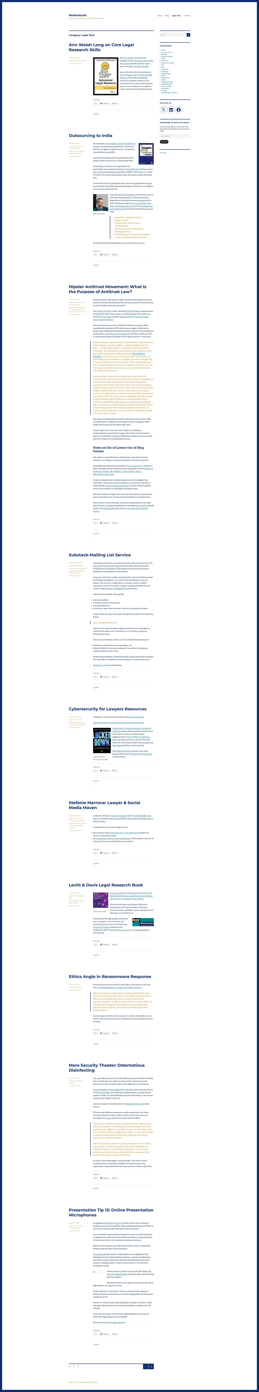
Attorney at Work (117, 893)
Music (163, 76)
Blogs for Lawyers (74, 302)
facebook (81, 309)
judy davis (80, 901)
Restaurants (165, 88)
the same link (109, 1118)
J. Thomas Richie (128, 471)
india (70, 151)
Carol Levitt (146, 893)
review (133, 893)
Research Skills (81, 60)
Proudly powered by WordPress (88, 1382)
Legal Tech (176, 16)
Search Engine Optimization (117, 486)
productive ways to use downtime (123, 833)
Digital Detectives (124, 751)
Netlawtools (78, 15)
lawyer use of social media (77, 823)
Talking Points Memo (133, 1104)
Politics (163, 80)
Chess (163, 59)
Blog (167, 16)
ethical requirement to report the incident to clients (120, 987)
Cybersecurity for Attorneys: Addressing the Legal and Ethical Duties (118, 723)
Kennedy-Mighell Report (117, 1274)
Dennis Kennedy (99, 1090)
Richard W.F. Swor (106, 474)
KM (162, 67)
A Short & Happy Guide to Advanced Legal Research (136, 75)
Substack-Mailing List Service (100, 554)
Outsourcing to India (90, 135)
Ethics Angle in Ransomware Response (110, 976)
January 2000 (124, 930)
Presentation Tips (114, 1322)
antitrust (78, 307)
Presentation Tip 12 (113, 1223)
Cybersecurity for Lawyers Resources (107, 708)
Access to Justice (166, 52)
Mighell (133, 1294)
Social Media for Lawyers (77, 820)
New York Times (112, 566)
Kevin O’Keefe (141, 506)
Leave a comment (75, 63)
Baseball (164, 54)
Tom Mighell (118, 589)
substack (77, 573)
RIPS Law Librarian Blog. (139, 66)
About (163, 50)
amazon (71, 307)
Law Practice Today (136, 717)
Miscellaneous (166, 73)
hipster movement (80, 311)
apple (83, 307)
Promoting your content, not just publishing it (111, 838)
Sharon (130, 737)
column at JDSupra (118, 816)
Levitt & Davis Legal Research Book (106, 884)
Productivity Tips (74, 148)
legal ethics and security (77, 724)
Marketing (79, 146)
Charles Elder (106, 317)
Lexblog (110, 506)
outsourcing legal (78, 151)
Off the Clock (165, 78)
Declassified (130, 311)
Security (79, 719)
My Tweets (163, 153)
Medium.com (98, 665)
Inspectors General (167, 63)
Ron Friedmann (129, 195)
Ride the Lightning (142, 737)
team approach (135, 466)
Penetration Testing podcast (140, 754)
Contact (187, 16)
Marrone (71, 825)
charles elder (73, 309)
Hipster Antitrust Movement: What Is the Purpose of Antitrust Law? (107, 289)
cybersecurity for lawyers (77, 722)
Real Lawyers (109, 508)
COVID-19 (72, 1081)
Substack (96, 577)
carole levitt (72, 901)
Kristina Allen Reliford (111, 471)
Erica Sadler (97, 172)
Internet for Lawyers (101, 927)
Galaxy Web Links (132, 169)
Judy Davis (114, 896)
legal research (73, 903)
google (71, 311)
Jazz (162, 65)
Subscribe (164, 142)
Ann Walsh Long (130, 58)
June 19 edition (104, 1093)
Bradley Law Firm (104, 311)
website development (76, 153)
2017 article (116, 334)
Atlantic (96, 566)
